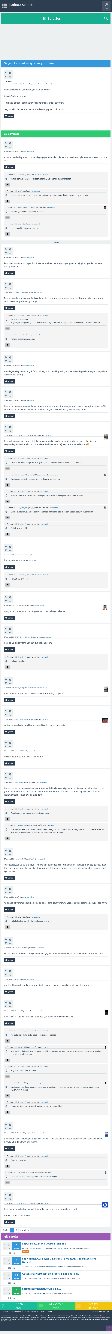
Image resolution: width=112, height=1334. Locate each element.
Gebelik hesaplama (31, 1311)
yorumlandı (44, 175)
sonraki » (24, 1230)
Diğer (36, 1267)
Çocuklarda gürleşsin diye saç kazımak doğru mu (50, 1273)
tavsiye (25, 1251)
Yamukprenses (54, 1267)
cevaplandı (31, 151)
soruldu (63, 84)
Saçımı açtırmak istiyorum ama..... (41, 1288)
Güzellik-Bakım (21, 84)
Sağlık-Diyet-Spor (39, 1248)
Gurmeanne (52, 1278)
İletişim (5, 1311)
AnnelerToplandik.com (100, 1311)
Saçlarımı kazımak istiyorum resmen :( (44, 1243)
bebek (49, 1311)
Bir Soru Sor (51, 18)
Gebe (43, 1311)
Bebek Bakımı (16, 1311)
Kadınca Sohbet (21, 5)
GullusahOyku (62, 1248)
